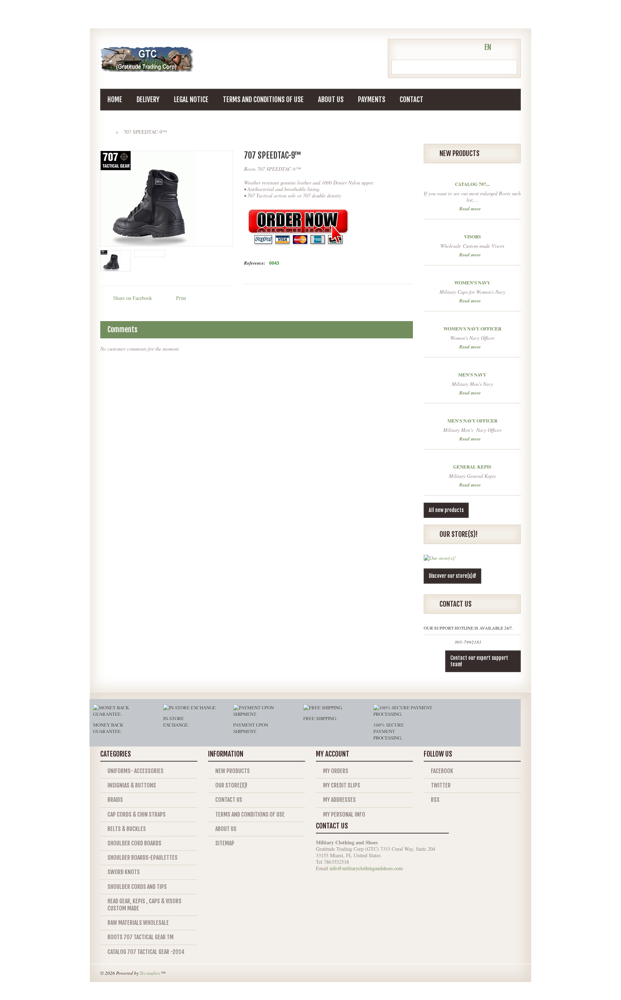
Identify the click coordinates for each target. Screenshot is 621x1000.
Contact (411, 99)
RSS (435, 799)
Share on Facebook (132, 297)
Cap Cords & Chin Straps (136, 814)
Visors (472, 236)
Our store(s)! (231, 785)
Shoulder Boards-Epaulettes (142, 857)
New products (232, 771)
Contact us (228, 799)
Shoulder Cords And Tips (137, 886)
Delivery (148, 99)
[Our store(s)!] (440, 560)
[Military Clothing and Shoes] (147, 59)
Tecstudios (150, 973)
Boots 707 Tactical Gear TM (140, 937)
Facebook (442, 771)
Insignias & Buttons (131, 785)
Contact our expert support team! (479, 661)
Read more (470, 208)
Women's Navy (472, 282)
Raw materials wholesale (138, 922)
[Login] (472, 48)
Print (181, 297)
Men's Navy (472, 374)
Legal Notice (191, 99)
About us (331, 99)
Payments (371, 99)
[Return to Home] (107, 131)
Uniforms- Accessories (135, 771)
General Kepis (472, 466)
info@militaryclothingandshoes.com (366, 868)
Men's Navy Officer (472, 420)
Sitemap (224, 843)
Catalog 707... (472, 184)
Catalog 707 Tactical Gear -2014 (146, 951)
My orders (335, 771)
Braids (115, 799)
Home (114, 99)
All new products (446, 510)
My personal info (344, 814)
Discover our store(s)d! (452, 576)
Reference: (254, 263)
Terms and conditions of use (263, 99)
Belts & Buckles (126, 828)
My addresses (339, 799)
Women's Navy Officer (472, 328)
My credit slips (341, 785)
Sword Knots (123, 872)
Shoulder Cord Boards (134, 843)
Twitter (441, 785)
